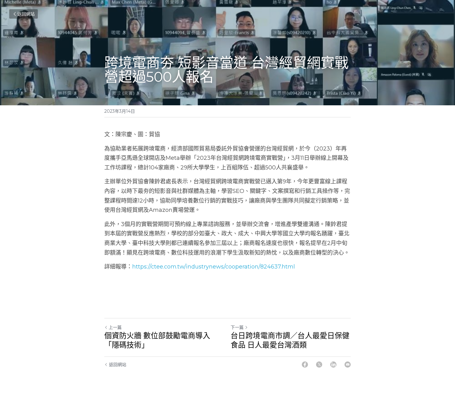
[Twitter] (319, 364)
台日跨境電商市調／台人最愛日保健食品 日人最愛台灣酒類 (290, 340)
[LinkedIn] (333, 364)
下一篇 (237, 327)
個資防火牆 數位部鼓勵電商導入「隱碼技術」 (157, 340)
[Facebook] (305, 364)
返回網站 (26, 14)
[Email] (347, 364)
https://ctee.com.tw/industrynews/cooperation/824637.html (213, 266)
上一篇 (115, 327)
